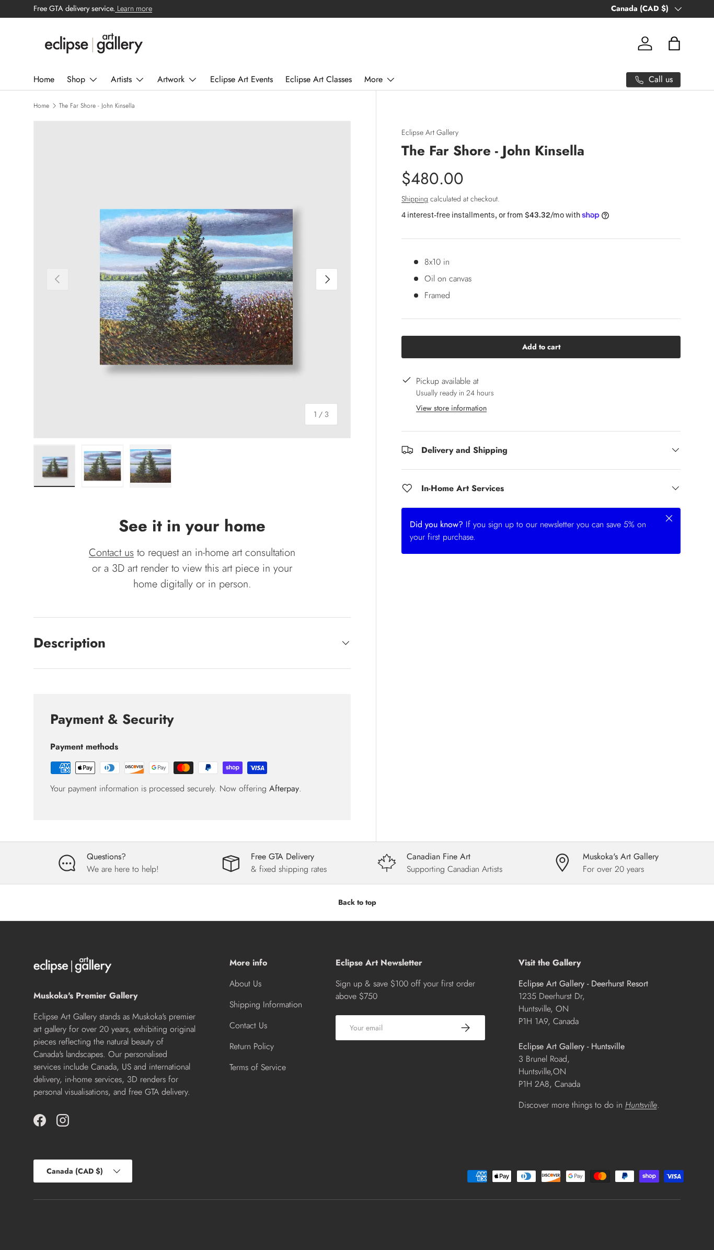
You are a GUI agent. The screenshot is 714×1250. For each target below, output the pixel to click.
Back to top (357, 902)
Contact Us (248, 1025)
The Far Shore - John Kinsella (97, 106)
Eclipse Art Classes (318, 79)
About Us (245, 984)
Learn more (133, 8)
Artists (121, 79)
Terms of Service (257, 1067)
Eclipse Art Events (241, 79)
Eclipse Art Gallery (429, 132)
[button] (674, 43)
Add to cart (541, 346)
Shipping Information (265, 1004)
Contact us (111, 552)
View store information (451, 407)
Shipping (414, 198)
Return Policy (251, 1046)
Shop (76, 79)
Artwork (171, 79)
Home (43, 79)
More (373, 79)
